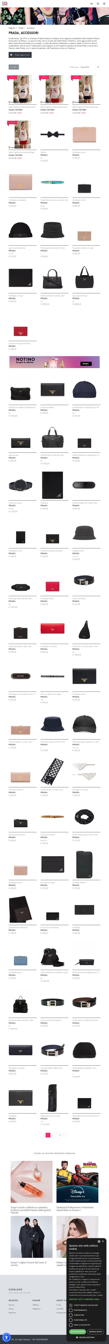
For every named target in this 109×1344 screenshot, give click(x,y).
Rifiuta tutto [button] (95, 1332)
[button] (6, 1337)
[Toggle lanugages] (92, 4)
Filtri (13, 67)
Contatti (59, 1308)
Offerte (36, 1305)
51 (60, 1135)
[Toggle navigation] (104, 3)
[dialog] (86, 1289)
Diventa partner (63, 1312)
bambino (12, 1312)
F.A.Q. (59, 1305)
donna (11, 1305)
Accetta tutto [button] (77, 1332)
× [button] (103, 1241)
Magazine (36, 1308)
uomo (11, 1308)
